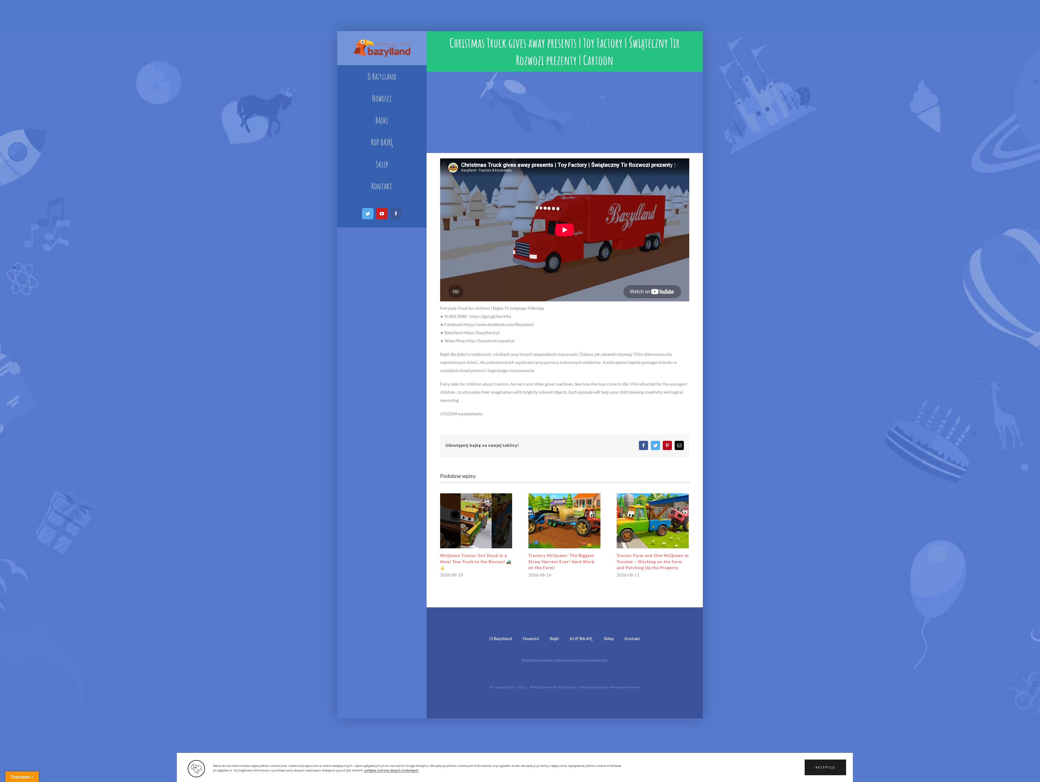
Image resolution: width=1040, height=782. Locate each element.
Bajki (554, 643)
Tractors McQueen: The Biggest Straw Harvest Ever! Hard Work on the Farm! (481, 561)
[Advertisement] (565, 112)
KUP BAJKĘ (581, 643)
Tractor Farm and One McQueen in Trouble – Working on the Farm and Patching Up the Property (572, 561)
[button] (825, 767)
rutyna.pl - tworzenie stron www (617, 692)
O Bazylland (500, 643)
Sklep (609, 643)
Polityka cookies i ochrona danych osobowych (564, 665)
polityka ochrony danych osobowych (391, 770)
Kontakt (632, 643)
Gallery (483, 520)
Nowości (531, 643)
